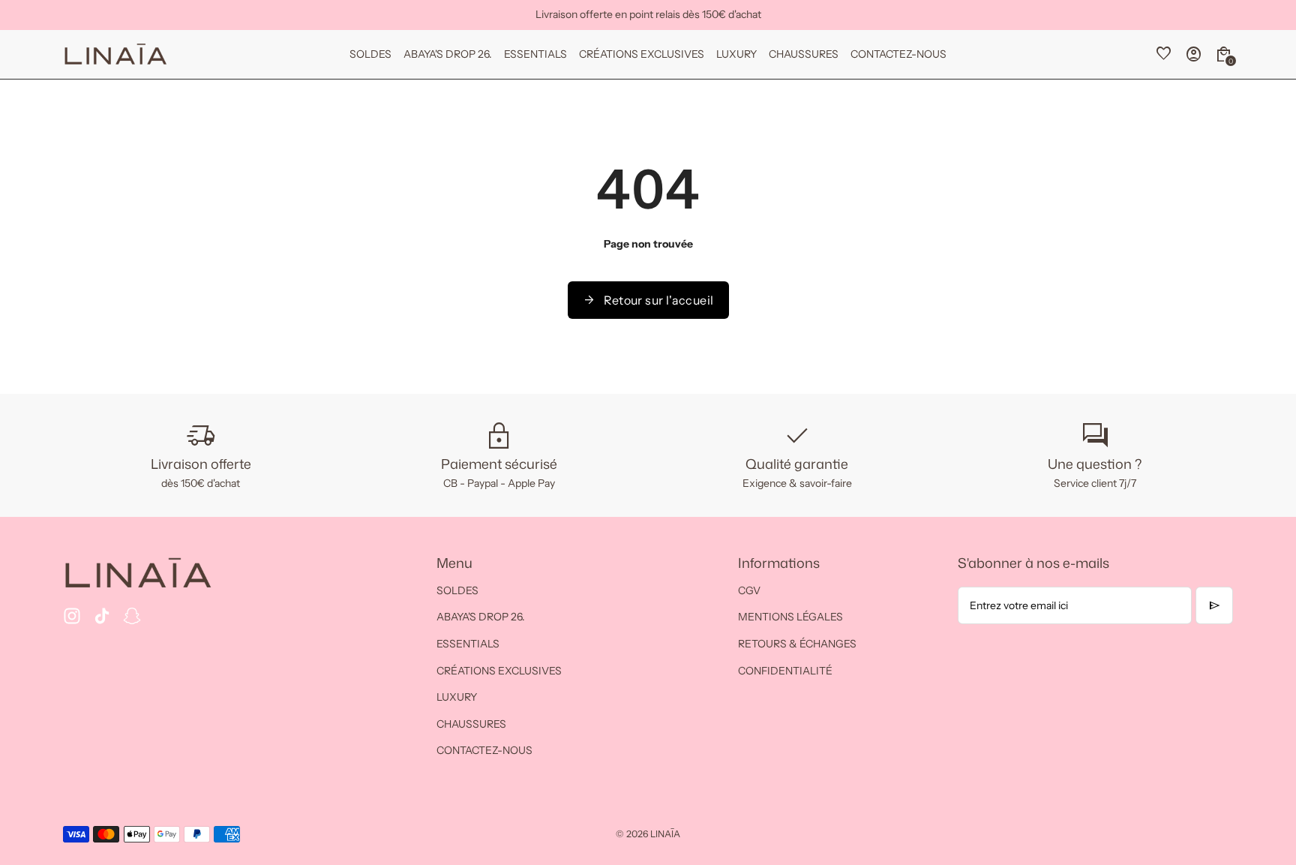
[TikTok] (102, 616)
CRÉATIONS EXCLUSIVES (499, 670)
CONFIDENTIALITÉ (785, 670)
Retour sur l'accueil (648, 300)
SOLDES (457, 590)
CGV (749, 590)
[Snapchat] (132, 616)
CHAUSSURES (471, 724)
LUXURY (456, 697)
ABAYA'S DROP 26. (480, 616)
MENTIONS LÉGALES (790, 616)
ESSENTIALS (468, 643)
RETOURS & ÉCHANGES (797, 643)
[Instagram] (72, 616)
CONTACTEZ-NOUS (484, 750)
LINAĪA (665, 833)
